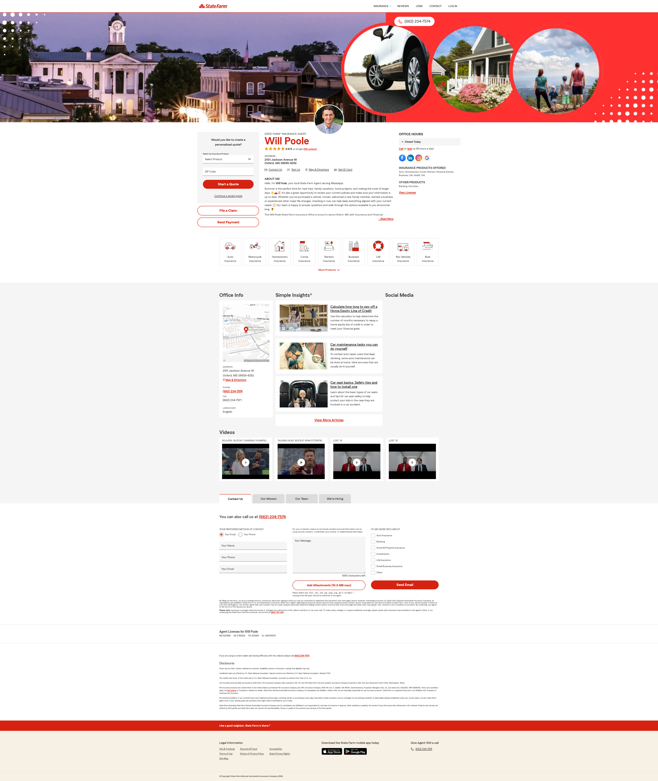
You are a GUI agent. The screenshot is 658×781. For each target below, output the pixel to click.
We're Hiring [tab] (335, 498)
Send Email (405, 585)
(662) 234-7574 (232, 391)
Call (401, 148)
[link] (213, 6)
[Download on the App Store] (332, 751)
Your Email (230, 534)
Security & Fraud (248, 749)
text (409, 148)
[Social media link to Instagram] (418, 157)
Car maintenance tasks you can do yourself (354, 346)
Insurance (381, 6)
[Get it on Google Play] (355, 751)
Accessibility (275, 749)
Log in (452, 6)
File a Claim (228, 210)
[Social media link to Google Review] (427, 157)
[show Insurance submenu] (389, 6)
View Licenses (407, 192)
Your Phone (249, 534)
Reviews (403, 6)
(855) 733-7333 (277, 612)
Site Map (223, 758)
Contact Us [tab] (235, 498)
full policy (231, 690)
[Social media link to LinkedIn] (410, 157)
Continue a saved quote (228, 196)
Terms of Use (226, 754)
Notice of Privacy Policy (252, 754)
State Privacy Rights (279, 754)
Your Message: (303, 540)
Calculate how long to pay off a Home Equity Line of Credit (353, 309)
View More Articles (329, 420)
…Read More (386, 219)
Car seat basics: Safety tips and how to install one (353, 384)
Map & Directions (236, 380)
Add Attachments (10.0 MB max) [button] (329, 585)
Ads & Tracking (227, 749)
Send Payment (228, 222)
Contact (435, 6)
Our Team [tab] (301, 498)
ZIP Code (210, 171)
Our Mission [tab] (269, 498)
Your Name (227, 545)
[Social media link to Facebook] (402, 157)
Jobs (419, 6)
